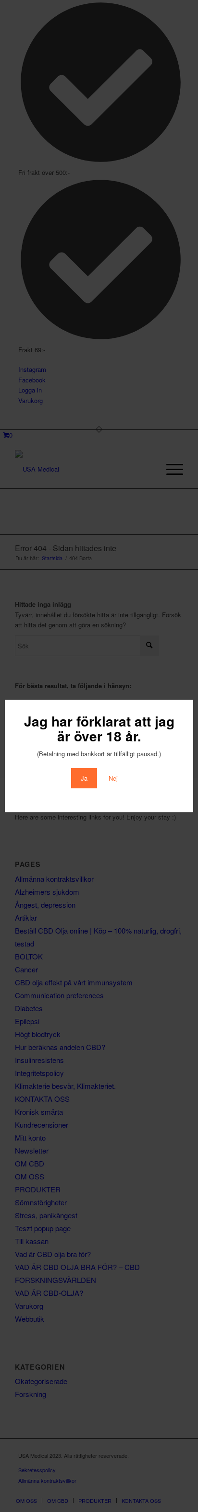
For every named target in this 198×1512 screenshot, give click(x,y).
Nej (113, 778)
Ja (84, 778)
